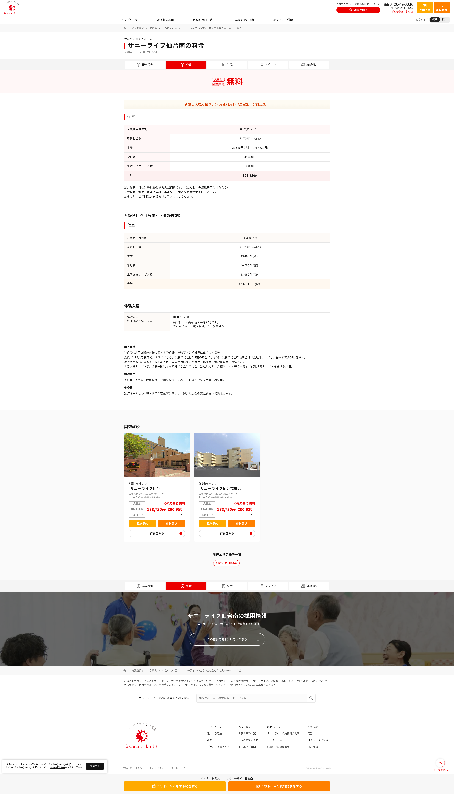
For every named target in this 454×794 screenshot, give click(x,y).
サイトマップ (178, 768)
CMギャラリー (275, 727)
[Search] (311, 698)
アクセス (271, 64)
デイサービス (274, 740)
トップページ (129, 20)
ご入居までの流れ (243, 20)
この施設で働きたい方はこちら (227, 639)
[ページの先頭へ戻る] (440, 766)
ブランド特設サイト (218, 746)
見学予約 (142, 523)
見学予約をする (177, 786)
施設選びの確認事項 (278, 746)
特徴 (230, 64)
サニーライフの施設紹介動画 (283, 733)
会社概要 (313, 727)
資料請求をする (281, 786)
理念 (310, 733)
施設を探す (360, 10)
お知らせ (212, 740)
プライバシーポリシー (133, 768)
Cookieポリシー (57, 767)
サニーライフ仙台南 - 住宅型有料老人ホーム (206, 28)
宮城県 (153, 28)
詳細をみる (157, 533)
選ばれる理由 (165, 20)
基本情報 (147, 64)
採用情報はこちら (401, 11)
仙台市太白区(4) (226, 563)
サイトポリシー (158, 768)
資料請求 (171, 523)
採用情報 (313, 746)
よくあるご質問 (283, 20)
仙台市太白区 (169, 28)
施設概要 (312, 64)
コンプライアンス (318, 740)
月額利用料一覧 (203, 20)
